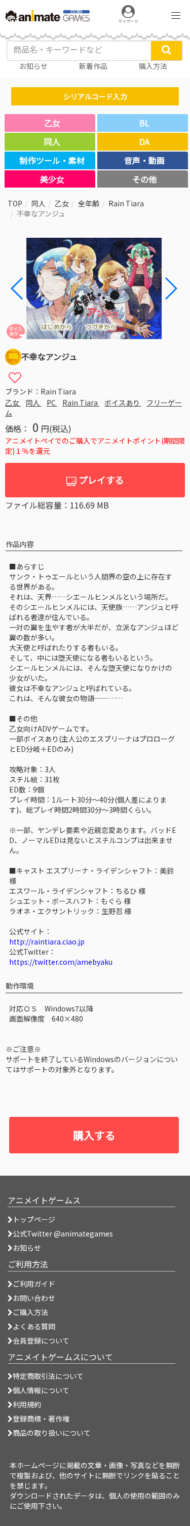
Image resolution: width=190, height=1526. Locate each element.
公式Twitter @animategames (63, 1233)
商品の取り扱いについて (52, 1433)
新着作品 (93, 66)
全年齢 (88, 203)
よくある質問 (34, 1326)
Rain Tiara (126, 203)
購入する (94, 1135)
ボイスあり (122, 402)
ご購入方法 (30, 1312)
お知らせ (27, 1248)
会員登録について (41, 1340)
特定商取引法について (48, 1376)
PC (52, 402)
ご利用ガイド (34, 1284)
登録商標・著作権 (41, 1418)
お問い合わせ (34, 1298)
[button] (170, 288)
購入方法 (153, 66)
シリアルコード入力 (95, 96)
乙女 (62, 203)
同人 (38, 203)
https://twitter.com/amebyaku (60, 962)
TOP (15, 203)
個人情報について (41, 1390)
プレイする (100, 479)
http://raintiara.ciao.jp (47, 941)
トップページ (34, 1219)
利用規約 (27, 1404)
